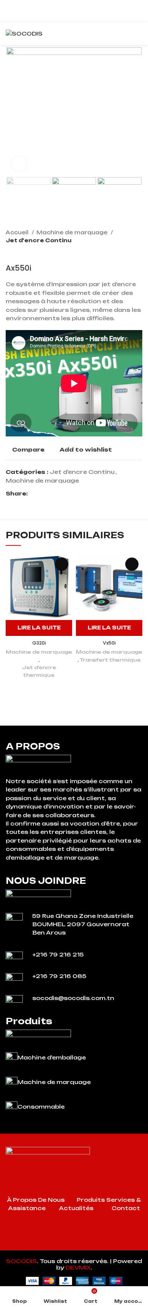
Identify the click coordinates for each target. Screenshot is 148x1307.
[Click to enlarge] (19, 163)
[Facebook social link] (34, 493)
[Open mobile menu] (139, 33)
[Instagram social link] (74, 1244)
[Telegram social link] (69, 493)
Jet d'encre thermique (39, 671)
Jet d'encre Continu (38, 240)
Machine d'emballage (51, 1057)
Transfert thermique (110, 660)
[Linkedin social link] (60, 493)
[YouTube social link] (84, 1244)
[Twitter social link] (42, 493)
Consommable (41, 1106)
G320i (39, 643)
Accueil (18, 232)
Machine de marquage (72, 232)
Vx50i (109, 643)
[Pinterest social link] (51, 493)
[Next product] (138, 252)
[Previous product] (123, 252)
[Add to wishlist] (61, 564)
